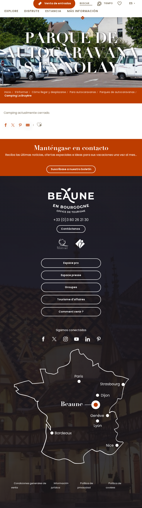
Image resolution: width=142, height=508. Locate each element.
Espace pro (71, 263)
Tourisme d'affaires (71, 299)
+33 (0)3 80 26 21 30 (71, 219)
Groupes (71, 287)
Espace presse (71, 275)
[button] (11, 8)
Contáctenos (70, 229)
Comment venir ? (71, 311)
